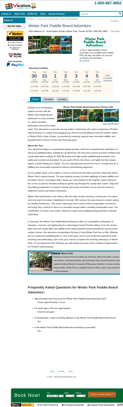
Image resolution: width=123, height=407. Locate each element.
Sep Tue (55, 81)
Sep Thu (76, 81)
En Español (114, 21)
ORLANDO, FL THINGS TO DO (37, 19)
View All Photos (110, 124)
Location (62, 99)
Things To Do (19, 14)
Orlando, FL (6, 14)
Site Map (61, 371)
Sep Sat (97, 81)
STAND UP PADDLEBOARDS (69, 19)
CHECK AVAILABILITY (102, 394)
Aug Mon (44, 81)
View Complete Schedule (107, 78)
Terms (70, 371)
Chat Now (115, 31)
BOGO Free (32, 14)
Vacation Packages (56, 14)
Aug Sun (34, 81)
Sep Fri (86, 81)
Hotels (43, 14)
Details (35, 99)
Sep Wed (65, 81)
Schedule (85, 61)
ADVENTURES (53, 19)
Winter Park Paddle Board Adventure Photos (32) (91, 115)
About (52, 371)
